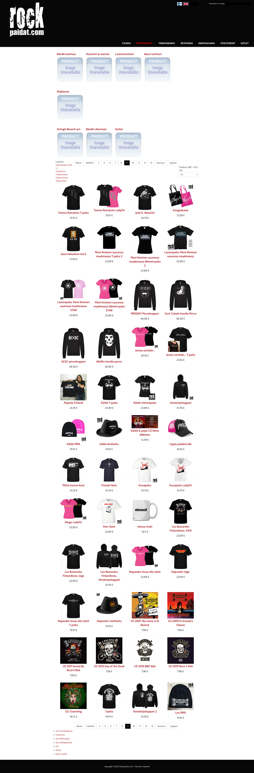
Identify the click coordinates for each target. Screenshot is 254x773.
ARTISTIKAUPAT (144, 43)
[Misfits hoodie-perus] (109, 342)
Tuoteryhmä (62, 177)
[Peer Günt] (109, 510)
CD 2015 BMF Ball (145, 666)
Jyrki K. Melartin (145, 213)
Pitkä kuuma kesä (73, 485)
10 (133, 163)
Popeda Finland (73, 403)
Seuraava (161, 163)
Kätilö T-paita (109, 403)
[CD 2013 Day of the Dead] (109, 650)
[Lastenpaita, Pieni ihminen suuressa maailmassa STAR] (73, 288)
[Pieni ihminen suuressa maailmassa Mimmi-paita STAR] (109, 288)
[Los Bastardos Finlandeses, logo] (73, 556)
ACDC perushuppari (73, 361)
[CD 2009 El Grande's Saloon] (180, 605)
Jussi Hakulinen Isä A (73, 254)
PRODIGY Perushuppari (145, 313)
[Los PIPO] (180, 696)
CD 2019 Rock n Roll (181, 666)
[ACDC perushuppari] (73, 342)
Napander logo (180, 572)
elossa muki (144, 526)
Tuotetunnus (62, 174)
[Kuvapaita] (145, 469)
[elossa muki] (145, 510)
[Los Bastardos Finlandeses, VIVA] (180, 510)
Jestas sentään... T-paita (180, 355)
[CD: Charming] (73, 695)
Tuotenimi (60, 171)
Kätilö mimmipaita (144, 403)
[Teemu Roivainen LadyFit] (109, 195)
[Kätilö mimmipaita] (145, 387)
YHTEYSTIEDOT (227, 43)
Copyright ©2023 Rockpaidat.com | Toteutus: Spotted (127, 766)
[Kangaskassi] (180, 195)
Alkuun (78, 163)
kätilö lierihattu (109, 444)
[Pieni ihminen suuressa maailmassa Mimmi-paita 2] (145, 239)
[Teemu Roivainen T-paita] (73, 196)
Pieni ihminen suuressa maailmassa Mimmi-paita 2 (145, 261)
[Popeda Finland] (73, 387)
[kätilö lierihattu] (109, 428)
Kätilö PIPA (73, 444)
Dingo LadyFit (73, 522)
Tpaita (109, 711)
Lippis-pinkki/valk (181, 444)
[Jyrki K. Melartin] (145, 196)
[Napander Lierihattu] (109, 605)
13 (151, 163)
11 (139, 163)
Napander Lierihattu (109, 621)
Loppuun (173, 163)
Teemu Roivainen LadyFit (109, 210)
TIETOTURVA (186, 43)
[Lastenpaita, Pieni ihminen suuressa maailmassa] (180, 237)
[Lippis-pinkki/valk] (180, 428)
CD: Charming (73, 711)
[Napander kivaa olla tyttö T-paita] (73, 605)
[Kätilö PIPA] (73, 428)
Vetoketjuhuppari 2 (145, 711)
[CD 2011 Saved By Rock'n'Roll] (73, 650)
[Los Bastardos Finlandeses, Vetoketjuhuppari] (109, 556)
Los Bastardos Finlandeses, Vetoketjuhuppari (109, 576)
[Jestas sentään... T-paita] (180, 339)
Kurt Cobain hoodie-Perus (180, 313)
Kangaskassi (180, 210)
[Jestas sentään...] (145, 336)
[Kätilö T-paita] (109, 387)
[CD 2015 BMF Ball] (145, 650)
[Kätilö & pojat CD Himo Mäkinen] (145, 421)
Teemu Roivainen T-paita (73, 213)
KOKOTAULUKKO (206, 43)
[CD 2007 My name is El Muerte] (145, 605)
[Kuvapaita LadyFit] (180, 469)
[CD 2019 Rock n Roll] (180, 650)
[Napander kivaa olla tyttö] (145, 556)
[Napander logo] (180, 556)
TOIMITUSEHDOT (167, 43)
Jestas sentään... (145, 350)
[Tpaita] (109, 695)
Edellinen (90, 163)
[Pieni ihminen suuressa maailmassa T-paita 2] (109, 237)
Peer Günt (109, 526)
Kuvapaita (145, 485)
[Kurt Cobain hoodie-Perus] (180, 294)
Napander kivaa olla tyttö (145, 572)
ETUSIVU (126, 43)
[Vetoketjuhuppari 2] (145, 695)
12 (145, 163)
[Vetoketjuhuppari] (180, 387)
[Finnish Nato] (109, 469)
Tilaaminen (61, 180)
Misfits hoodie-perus (109, 361)
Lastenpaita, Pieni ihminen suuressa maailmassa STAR (73, 306)
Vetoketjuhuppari (180, 403)
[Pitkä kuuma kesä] (73, 469)
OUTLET (245, 43)
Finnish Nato (109, 485)
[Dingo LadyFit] (73, 508)
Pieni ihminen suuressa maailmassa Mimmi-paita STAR (109, 306)
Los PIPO (180, 713)
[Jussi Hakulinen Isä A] (73, 238)
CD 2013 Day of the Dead (109, 666)
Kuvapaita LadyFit (180, 485)
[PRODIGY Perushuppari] (145, 294)
